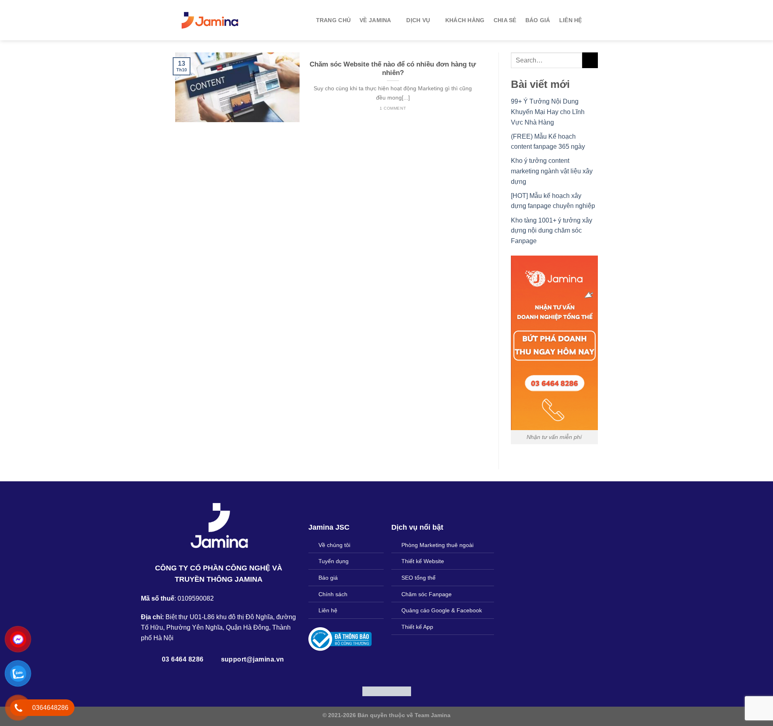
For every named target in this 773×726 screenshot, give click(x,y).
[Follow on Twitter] (396, 701)
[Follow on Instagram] (376, 701)
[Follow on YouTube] (406, 701)
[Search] (594, 20)
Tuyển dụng (333, 561)
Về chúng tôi (334, 545)
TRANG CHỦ (333, 20)
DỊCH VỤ (418, 20)
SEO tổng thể (418, 577)
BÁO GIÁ (537, 20)
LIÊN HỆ (570, 20)
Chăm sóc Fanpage (426, 594)
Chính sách (332, 594)
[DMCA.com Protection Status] (386, 690)
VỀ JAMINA (375, 20)
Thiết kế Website (422, 561)
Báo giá (328, 577)
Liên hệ (327, 610)
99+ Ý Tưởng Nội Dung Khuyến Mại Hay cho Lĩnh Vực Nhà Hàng (548, 111)
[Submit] (590, 60)
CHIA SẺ (505, 20)
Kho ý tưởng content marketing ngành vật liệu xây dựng (552, 171)
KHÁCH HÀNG (465, 20)
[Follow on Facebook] (367, 701)
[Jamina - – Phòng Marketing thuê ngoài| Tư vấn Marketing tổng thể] (210, 20)
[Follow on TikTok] (386, 701)
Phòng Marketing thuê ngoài (437, 545)
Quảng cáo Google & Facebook (441, 610)
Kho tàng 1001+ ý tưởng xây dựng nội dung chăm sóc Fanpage (551, 230)
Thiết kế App (417, 627)
